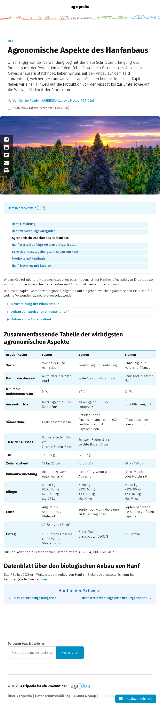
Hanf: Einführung (24, 224)
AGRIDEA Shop (85, 696)
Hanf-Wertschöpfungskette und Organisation (44, 244)
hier (44, 579)
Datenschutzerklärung (52, 696)
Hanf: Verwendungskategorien (33, 231)
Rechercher (70, 652)
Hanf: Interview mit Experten (32, 265)
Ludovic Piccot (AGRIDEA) (76, 100)
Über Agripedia (20, 696)
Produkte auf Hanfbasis (29, 258)
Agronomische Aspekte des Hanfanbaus (40, 238)
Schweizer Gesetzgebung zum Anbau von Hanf (45, 252)
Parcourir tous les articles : (27, 643)
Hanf (11, 41)
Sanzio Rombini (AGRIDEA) (38, 100)
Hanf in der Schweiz (22, 208)
